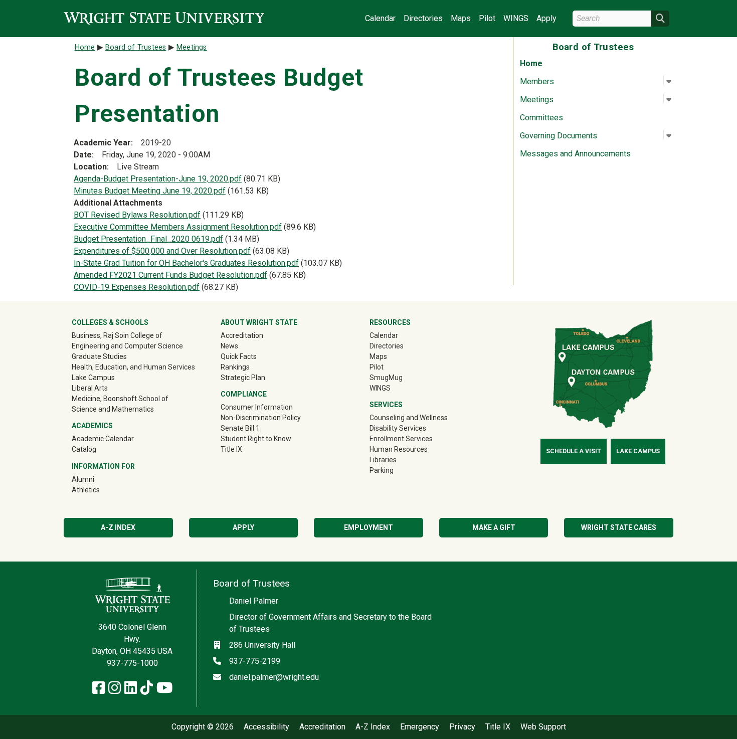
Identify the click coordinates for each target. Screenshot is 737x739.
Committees (541, 117)
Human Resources (399, 449)
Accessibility (266, 727)
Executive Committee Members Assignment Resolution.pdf (178, 227)
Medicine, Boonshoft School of (120, 399)
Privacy (462, 727)
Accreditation (242, 335)
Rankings (235, 367)
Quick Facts (239, 356)
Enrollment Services (401, 439)
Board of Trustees (135, 47)
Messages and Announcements (575, 153)
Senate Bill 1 (240, 428)
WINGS (515, 18)
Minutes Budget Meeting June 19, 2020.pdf (150, 191)
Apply (546, 18)
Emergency (419, 727)
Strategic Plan (243, 378)
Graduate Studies (99, 356)
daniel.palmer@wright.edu (274, 677)
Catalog (84, 449)
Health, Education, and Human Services (133, 367)
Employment (368, 527)
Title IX (231, 449)
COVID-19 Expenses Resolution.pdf (137, 287)
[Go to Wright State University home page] (164, 18)
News (229, 346)
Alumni (97, 479)
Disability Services (398, 428)
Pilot (487, 18)
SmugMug (400, 377)
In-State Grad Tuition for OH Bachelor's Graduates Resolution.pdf (186, 263)
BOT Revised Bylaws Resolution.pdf (137, 215)
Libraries (383, 460)
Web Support (543, 727)
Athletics (100, 489)
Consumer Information (257, 407)
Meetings (191, 47)
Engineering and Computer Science (127, 346)
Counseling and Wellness (409, 418)
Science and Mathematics (113, 409)
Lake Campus (93, 378)
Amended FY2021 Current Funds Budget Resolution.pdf (170, 275)
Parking (382, 470)
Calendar (380, 18)
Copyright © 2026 (202, 727)
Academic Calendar (103, 439)
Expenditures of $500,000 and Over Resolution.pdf (162, 251)
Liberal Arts (90, 388)
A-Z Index (118, 527)
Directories (423, 18)
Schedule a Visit (573, 451)
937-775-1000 (132, 663)
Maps (461, 18)
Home (531, 63)
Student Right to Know (256, 439)
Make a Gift (493, 527)
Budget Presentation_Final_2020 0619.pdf (148, 239)
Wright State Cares (618, 527)
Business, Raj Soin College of (117, 335)
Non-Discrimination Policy (261, 418)
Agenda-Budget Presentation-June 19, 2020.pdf (158, 178)
